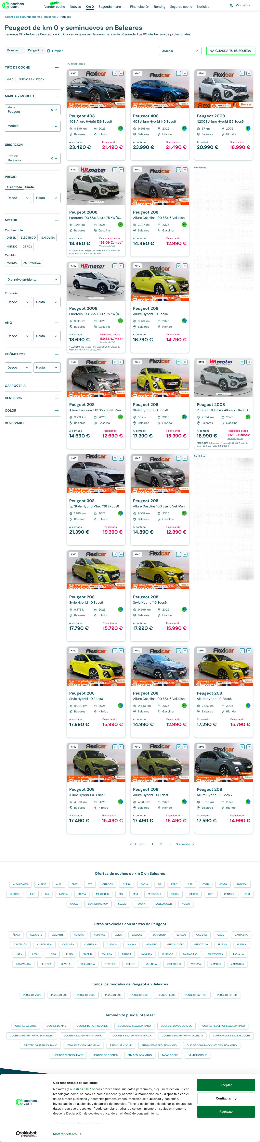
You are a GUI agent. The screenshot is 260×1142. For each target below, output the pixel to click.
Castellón (20, 944)
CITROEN (107, 884)
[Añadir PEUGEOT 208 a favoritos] (178, 169)
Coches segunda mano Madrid (83, 1035)
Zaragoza (237, 964)
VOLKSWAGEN (164, 903)
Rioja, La (238, 954)
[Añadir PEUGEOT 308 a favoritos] (114, 458)
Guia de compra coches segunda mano (212, 1045)
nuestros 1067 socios (86, 1089)
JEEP (32, 894)
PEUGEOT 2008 (32, 995)
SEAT (247, 894)
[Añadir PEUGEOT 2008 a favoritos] (242, 73)
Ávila (118, 934)
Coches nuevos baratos (176, 1025)
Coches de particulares (92, 1025)
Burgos (181, 934)
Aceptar (226, 1085)
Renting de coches (105, 1055)
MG (121, 894)
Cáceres (201, 934)
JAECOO (15, 894)
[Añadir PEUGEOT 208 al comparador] (185, 169)
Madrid (87, 954)
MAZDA (82, 894)
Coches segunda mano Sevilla (132, 1035)
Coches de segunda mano (134, 1025)
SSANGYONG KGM (98, 903)
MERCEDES (102, 894)
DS (159, 884)
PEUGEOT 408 (139, 995)
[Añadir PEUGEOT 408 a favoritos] (114, 73)
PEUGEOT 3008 (86, 995)
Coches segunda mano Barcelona (31, 1035)
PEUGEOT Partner (196, 995)
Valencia (151, 964)
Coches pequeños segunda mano (223, 1025)
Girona (131, 944)
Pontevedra (215, 954)
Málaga (107, 954)
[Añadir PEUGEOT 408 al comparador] (121, 73)
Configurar (224, 1098)
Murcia (126, 954)
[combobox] (8, 111)
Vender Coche (197, 1055)
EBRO (174, 884)
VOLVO (186, 903)
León (35, 954)
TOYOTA (140, 903)
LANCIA (63, 894)
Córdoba (68, 944)
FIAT (189, 884)
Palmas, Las (190, 954)
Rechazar (226, 1111)
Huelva (222, 944)
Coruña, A (90, 944)
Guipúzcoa (201, 944)
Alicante (58, 934)
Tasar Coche (170, 1055)
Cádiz (220, 934)
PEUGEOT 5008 (166, 995)
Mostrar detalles (65, 1134)
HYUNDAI (242, 884)
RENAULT (229, 894)
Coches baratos (25, 1025)
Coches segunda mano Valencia (182, 1035)
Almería (79, 934)
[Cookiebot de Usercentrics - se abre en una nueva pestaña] (26, 1134)
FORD (206, 884)
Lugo (69, 954)
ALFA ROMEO (20, 884)
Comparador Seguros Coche (231, 1035)
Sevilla (65, 964)
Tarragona (88, 964)
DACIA (144, 884)
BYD (90, 884)
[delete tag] (22, 50)
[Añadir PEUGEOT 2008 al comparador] (248, 73)
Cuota (29, 187)
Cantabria (241, 934)
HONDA (223, 884)
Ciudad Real (44, 944)
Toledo (130, 964)
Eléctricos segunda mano (40, 1045)
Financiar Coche (121, 1045)
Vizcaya (196, 964)
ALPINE (42, 884)
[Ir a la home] (13, 5)
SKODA (74, 903)
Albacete (36, 934)
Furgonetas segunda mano (159, 1045)
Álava (16, 934)
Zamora (216, 964)
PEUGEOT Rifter (227, 995)
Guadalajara (175, 944)
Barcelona (159, 934)
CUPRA (127, 884)
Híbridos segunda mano (68, 1055)
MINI (135, 894)
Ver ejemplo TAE (107, 246)
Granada (151, 944)
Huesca (242, 944)
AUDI (59, 884)
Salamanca (23, 964)
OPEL (211, 894)
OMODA (193, 894)
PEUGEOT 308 (113, 995)
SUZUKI (122, 903)
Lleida (52, 954)
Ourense (167, 954)
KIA (47, 894)
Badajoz (137, 934)
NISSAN (175, 894)
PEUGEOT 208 (59, 995)
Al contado (14, 187)
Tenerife (110, 964)
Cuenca (112, 944)
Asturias (99, 934)
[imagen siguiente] (122, 89)
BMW (75, 884)
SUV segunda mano (140, 1055)
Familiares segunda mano (83, 1045)
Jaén (19, 954)
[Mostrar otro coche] (96, 105)
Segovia (46, 964)
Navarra (146, 954)
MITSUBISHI (154, 894)
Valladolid (174, 964)
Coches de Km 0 (56, 1025)
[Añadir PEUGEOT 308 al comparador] (121, 458)
